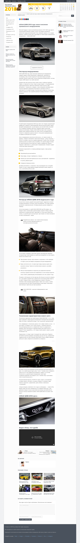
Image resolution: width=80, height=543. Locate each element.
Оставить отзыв (71, 1)
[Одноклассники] (21, 19)
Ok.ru (45, 536)
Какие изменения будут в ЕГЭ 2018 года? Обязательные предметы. (44, 453)
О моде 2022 (8, 36)
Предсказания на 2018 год (10, 32)
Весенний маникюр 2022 (68, 40)
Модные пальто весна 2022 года (68, 36)
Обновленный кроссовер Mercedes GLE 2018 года (49, 494)
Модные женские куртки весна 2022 (68, 31)
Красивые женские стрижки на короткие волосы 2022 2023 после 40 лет (68, 26)
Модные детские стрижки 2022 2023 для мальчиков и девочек (10, 65)
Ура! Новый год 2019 (10, 21)
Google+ (21, 536)
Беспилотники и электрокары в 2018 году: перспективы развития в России (24, 495)
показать (40, 67)
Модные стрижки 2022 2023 (10, 50)
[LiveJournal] (28, 19)
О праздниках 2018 (9, 29)
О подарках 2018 (9, 27)
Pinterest (40, 536)
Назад (26, 450)
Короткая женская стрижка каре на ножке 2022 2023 (10, 60)
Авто (7, 18)
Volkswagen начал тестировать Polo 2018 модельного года (36, 482)
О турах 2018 (8, 38)
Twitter (15, 536)
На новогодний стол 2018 (10, 24)
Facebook (34, 536)
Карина (27, 462)
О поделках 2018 (9, 42)
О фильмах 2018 (9, 40)
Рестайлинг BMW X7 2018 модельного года (49, 482)
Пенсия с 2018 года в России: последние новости (30, 453)
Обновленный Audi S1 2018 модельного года (23, 482)
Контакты (14, 1)
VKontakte (27, 536)
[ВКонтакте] (19, 19)
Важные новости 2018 (10, 20)
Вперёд (47, 450)
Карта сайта (8, 1)
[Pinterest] (24, 19)
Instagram (50, 536)
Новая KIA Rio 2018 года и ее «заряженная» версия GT (36, 494)
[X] (26, 19)
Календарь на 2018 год (10, 34)
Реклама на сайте (22, 1)
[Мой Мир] (23, 19)
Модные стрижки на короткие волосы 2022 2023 (10, 55)
